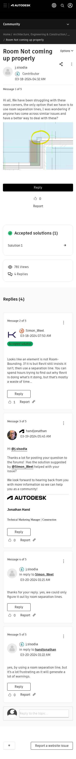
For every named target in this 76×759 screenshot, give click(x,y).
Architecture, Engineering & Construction (39, 34)
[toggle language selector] (54, 5)
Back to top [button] (9, 745)
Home (7, 34)
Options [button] (65, 51)
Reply (38, 187)
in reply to (36, 574)
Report (38, 206)
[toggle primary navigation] (7, 5)
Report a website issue (52, 745)
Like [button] (35, 198)
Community (11, 24)
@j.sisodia (19, 449)
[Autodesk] (21, 5)
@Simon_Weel (22, 466)
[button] (71, 64)
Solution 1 (15, 245)
